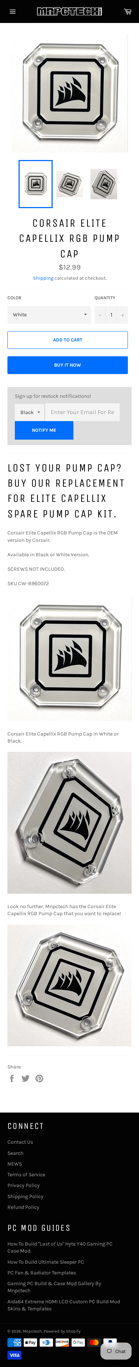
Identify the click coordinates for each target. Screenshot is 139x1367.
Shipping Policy (25, 1196)
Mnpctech (32, 1331)
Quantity (105, 297)
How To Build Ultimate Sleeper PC (45, 1262)
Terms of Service (26, 1174)
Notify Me (44, 430)
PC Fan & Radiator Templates (41, 1273)
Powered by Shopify (62, 1331)
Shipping (43, 278)
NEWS (14, 1164)
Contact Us (20, 1142)
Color (14, 297)
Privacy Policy (23, 1185)
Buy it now (67, 365)
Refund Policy (23, 1207)
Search (15, 1153)
